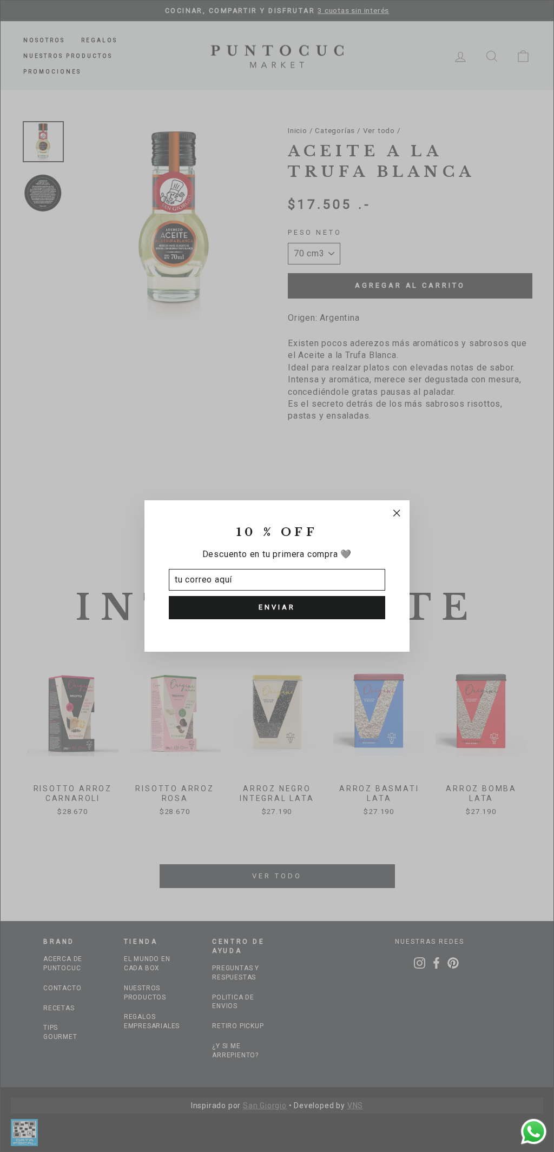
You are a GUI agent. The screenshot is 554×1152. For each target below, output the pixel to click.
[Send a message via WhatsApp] (534, 1132)
